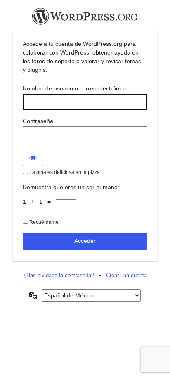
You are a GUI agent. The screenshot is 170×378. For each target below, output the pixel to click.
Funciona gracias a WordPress (85, 18)
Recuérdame (43, 222)
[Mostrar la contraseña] (33, 158)
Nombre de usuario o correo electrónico (75, 88)
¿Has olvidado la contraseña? (58, 275)
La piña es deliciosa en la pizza (64, 172)
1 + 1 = (39, 201)
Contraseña (38, 121)
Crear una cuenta (126, 275)
